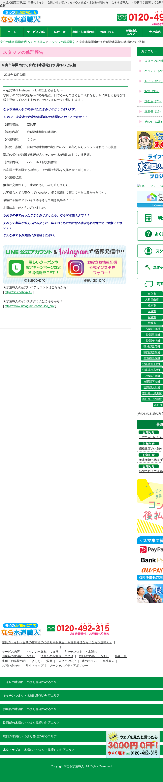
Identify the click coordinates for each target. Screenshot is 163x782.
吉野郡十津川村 (152, 393)
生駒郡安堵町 (152, 340)
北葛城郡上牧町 (152, 364)
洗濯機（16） (153, 111)
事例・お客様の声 (14, 661)
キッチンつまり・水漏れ (80, 651)
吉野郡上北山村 (152, 399)
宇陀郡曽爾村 (152, 352)
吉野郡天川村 (152, 387)
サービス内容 (11, 651)
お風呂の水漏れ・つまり (18, 656)
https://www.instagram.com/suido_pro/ (29, 306)
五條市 (152, 311)
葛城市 (152, 323)
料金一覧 (121, 656)
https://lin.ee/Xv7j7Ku (18, 292)
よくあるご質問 (42, 661)
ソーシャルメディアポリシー (68, 665)
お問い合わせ (11, 665)
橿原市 (152, 305)
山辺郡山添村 (152, 328)
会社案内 (108, 661)
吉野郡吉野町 (152, 375)
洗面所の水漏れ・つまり (57, 656)
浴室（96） (151, 91)
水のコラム (89, 661)
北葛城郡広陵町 (152, 369)
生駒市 (152, 317)
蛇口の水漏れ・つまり (94, 656)
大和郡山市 (152, 299)
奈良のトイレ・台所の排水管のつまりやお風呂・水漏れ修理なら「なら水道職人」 (57, 642)
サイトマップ (35, 665)
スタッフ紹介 (67, 661)
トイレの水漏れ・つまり (42, 651)
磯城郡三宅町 (152, 346)
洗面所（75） (153, 101)
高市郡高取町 (152, 358)
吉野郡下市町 (152, 381)
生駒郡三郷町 (152, 334)
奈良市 (152, 293)
